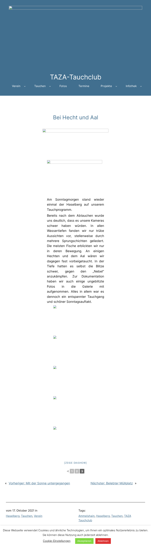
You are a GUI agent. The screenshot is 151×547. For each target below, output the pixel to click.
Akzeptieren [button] (84, 540)
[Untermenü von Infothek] (141, 86)
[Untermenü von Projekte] (116, 86)
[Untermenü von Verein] (25, 86)
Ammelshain (86, 516)
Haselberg (13, 516)
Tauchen (26, 516)
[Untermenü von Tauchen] (50, 86)
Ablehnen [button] (103, 540)
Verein (38, 516)
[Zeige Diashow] (75, 462)
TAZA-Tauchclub (75, 77)
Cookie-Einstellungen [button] (57, 541)
